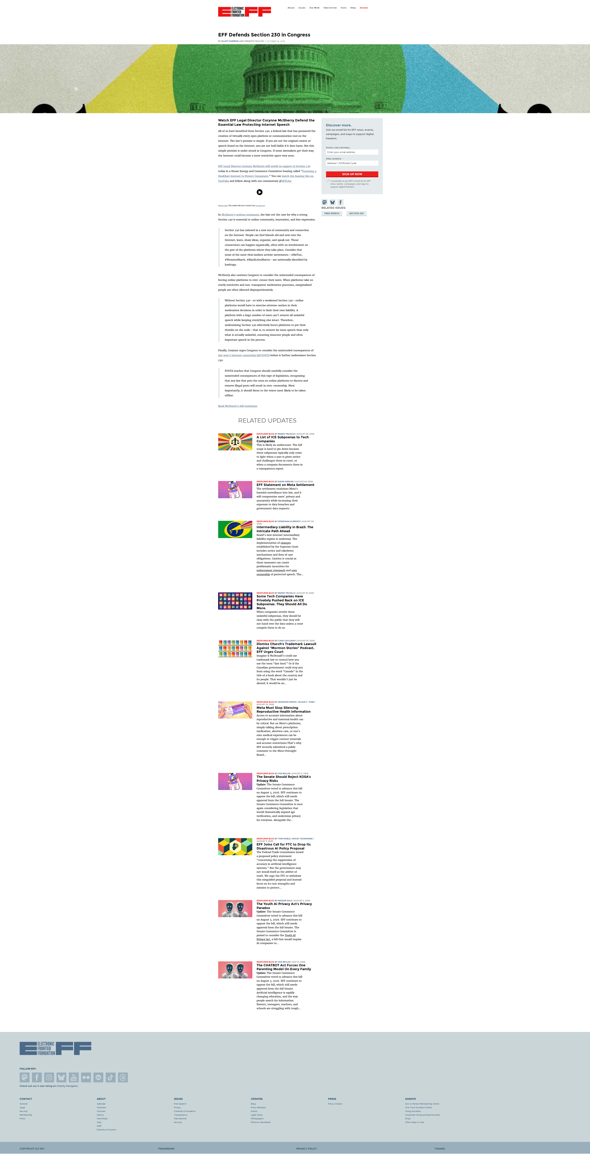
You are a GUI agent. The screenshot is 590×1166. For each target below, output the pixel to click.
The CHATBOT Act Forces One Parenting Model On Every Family (284, 967)
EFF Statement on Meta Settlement (285, 485)
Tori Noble (284, 838)
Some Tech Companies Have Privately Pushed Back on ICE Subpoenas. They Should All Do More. (282, 602)
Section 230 (356, 213)
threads (123, 1077)
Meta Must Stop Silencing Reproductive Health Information (284, 710)
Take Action (330, 8)
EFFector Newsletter (261, 1122)
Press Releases (258, 1107)
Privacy (177, 1107)
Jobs (99, 1122)
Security (24, 1111)
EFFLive (286, 180)
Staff (99, 1126)
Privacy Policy (306, 1148)
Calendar (101, 1104)
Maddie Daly (285, 900)
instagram (49, 1077)
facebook (37, 1077)
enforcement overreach (271, 570)
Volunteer (101, 1107)
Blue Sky (61, 1077)
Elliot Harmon (230, 41)
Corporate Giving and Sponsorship (422, 1115)
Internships (102, 1118)
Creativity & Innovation (185, 1111)
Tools (343, 8)
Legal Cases (257, 1115)
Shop (353, 8)
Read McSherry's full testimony (237, 406)
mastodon (25, 1077)
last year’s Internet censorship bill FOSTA (244, 355)
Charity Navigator (67, 1086)
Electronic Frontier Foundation (244, 13)
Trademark (166, 1148)
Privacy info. (223, 206)
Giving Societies (413, 1111)
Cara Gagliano (287, 640)
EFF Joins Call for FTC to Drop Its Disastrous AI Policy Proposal (284, 846)
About (291, 8)
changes (286, 542)
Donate (364, 8)
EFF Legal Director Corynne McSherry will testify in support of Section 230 (264, 166)
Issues (302, 8)
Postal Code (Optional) (338, 147)
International (180, 1118)
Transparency (180, 1115)
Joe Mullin (284, 773)
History (100, 1115)
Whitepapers (257, 1118)
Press (22, 1118)
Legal (22, 1107)
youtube (74, 1077)
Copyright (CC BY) (32, 1148)
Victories (101, 1111)
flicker (86, 1077)
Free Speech (331, 213)
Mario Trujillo (286, 434)
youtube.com (260, 206)
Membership (26, 1115)
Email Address (333, 159)
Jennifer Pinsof (287, 702)
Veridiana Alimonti (289, 521)
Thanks (440, 1148)
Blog (253, 1104)
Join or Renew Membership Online (422, 1104)
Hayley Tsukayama (302, 838)
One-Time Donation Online (418, 1107)
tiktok (111, 1077)
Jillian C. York (306, 702)
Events (254, 1111)
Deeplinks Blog (265, 434)
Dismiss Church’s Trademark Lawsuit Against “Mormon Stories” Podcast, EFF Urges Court (286, 648)
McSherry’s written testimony (240, 214)
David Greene (286, 481)
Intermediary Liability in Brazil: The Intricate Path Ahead (285, 529)
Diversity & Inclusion (106, 1129)
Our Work (314, 8)
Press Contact (335, 1104)
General (23, 1104)
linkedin (98, 1077)
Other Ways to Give (414, 1122)
